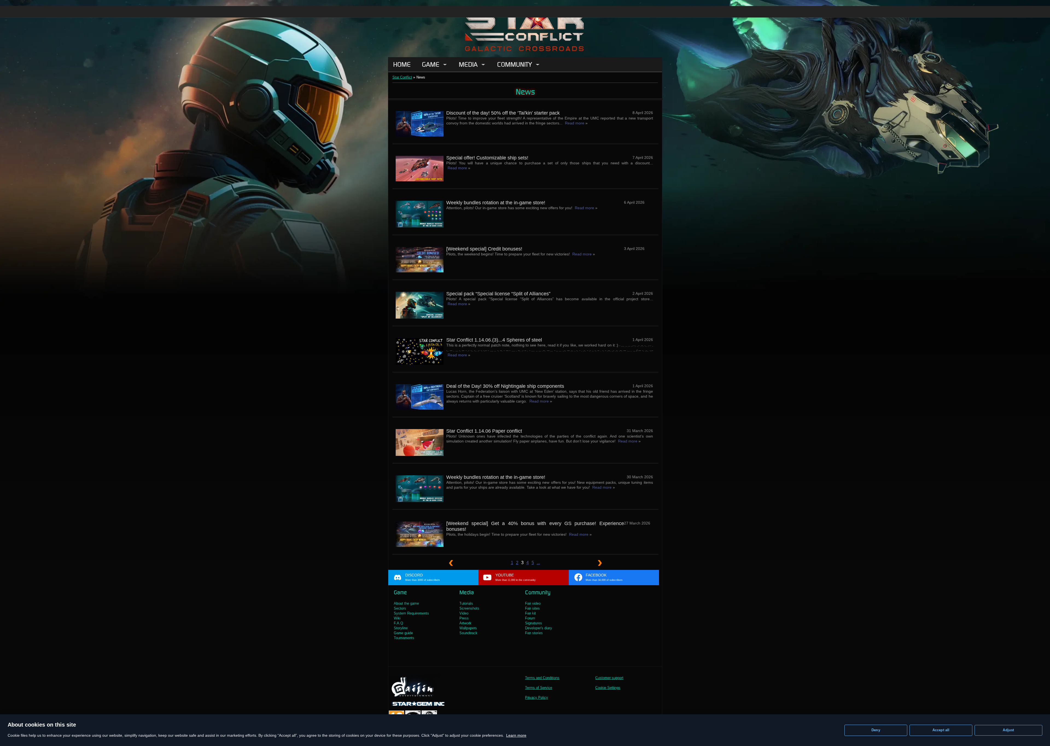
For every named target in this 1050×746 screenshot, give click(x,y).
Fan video (533, 603)
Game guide (403, 633)
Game (430, 64)
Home (402, 64)
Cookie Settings (607, 688)
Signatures (533, 623)
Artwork (465, 623)
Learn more (516, 735)
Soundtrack (468, 633)
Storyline (401, 628)
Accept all (941, 730)
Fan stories (534, 633)
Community (514, 64)
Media (468, 64)
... (538, 562)
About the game (406, 603)
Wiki (397, 618)
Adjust (1008, 730)
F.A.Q (398, 623)
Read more (574, 123)
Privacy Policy (536, 697)
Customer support (609, 678)
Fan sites (532, 608)
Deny (875, 730)
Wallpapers (468, 628)
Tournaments (404, 638)
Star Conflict (402, 77)
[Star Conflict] (525, 28)
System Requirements (411, 613)
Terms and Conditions (542, 678)
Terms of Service (538, 688)
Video (463, 613)
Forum (530, 618)
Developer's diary (538, 628)
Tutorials (466, 603)
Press (464, 618)
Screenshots (469, 608)
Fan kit (530, 613)
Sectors (400, 608)
